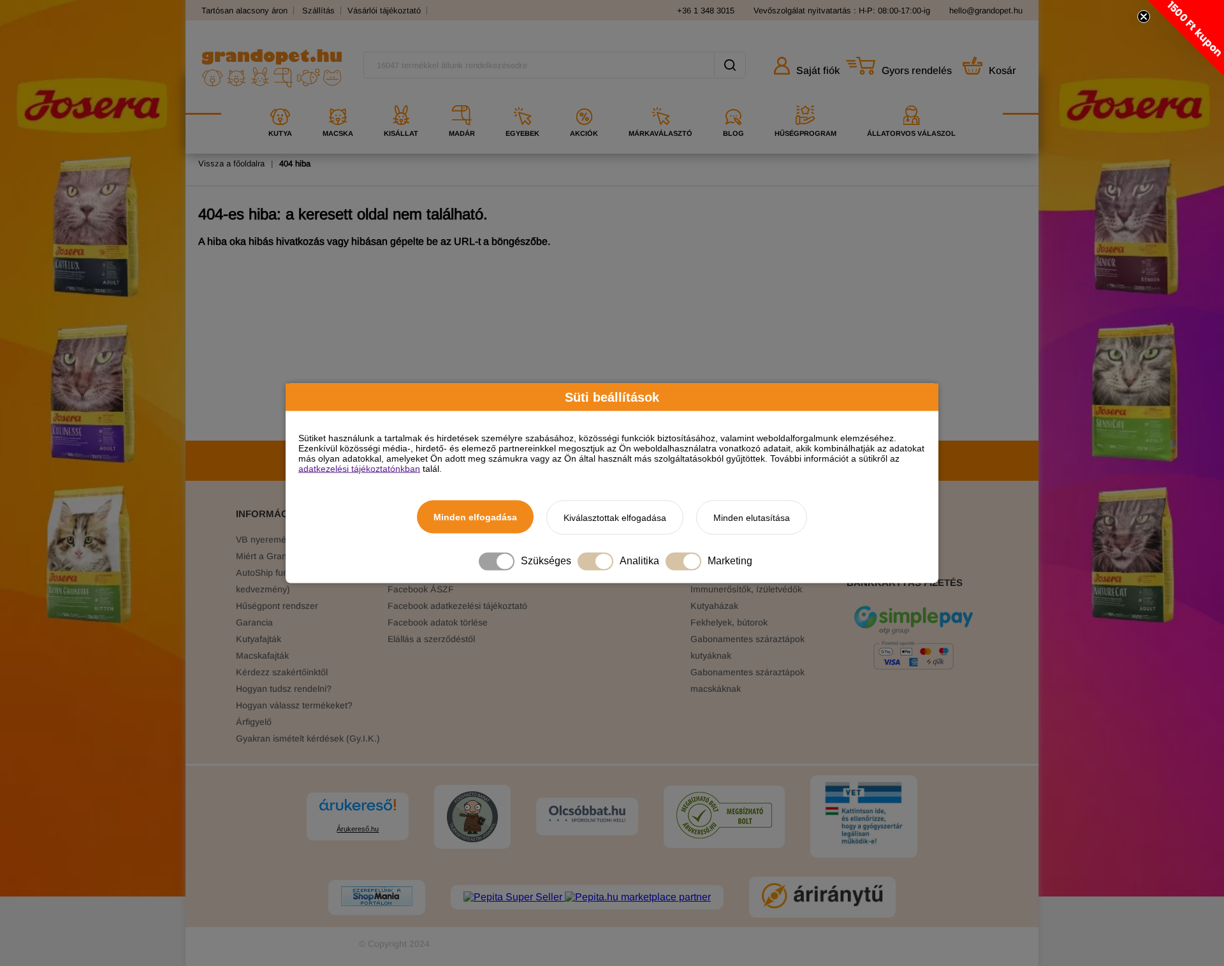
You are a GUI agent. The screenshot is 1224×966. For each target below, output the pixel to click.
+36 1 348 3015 (705, 10)
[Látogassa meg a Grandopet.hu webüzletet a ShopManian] (376, 897)
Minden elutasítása (751, 517)
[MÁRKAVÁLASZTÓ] (660, 100)
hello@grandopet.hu (986, 10)
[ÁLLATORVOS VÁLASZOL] (911, 100)
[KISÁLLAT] (400, 100)
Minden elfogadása (475, 516)
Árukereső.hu (358, 829)
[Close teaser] (1143, 16)
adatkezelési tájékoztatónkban (359, 468)
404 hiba (294, 163)
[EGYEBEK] (522, 100)
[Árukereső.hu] (357, 811)
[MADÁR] (461, 100)
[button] (1186, 38)
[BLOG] (733, 100)
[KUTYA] (280, 100)
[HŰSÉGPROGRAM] (805, 100)
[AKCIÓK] (584, 100)
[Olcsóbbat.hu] (587, 815)
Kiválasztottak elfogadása (615, 517)
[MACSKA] (337, 100)
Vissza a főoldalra (231, 163)
